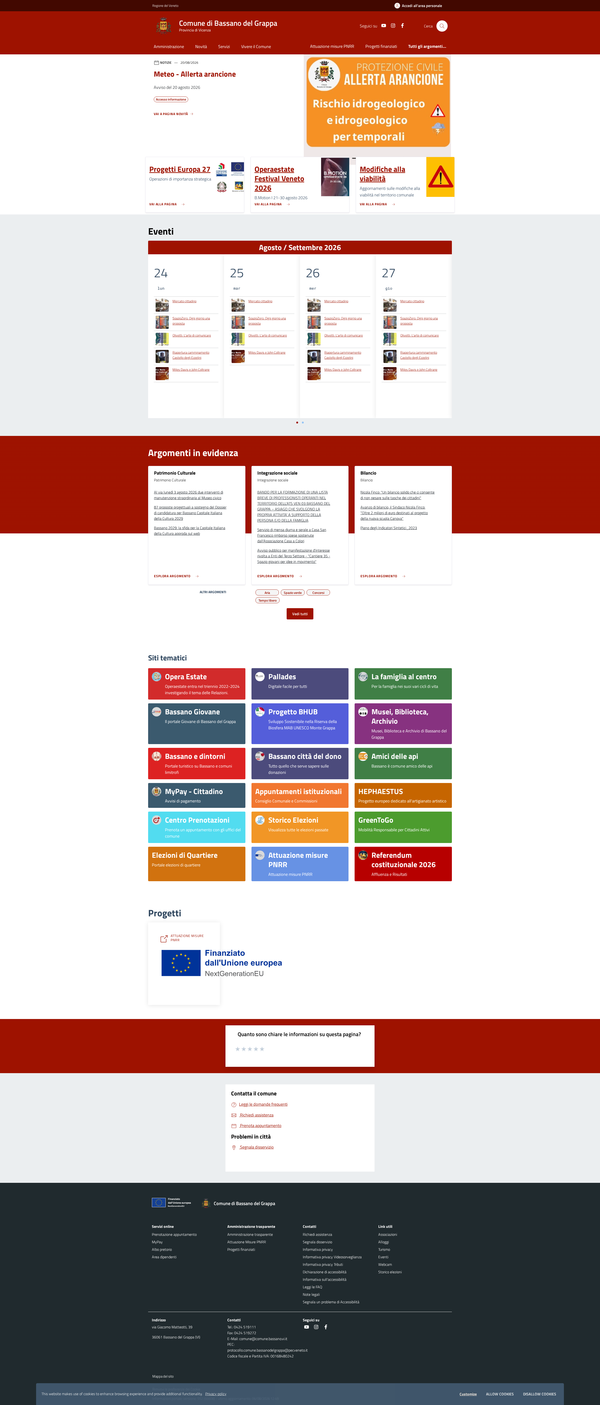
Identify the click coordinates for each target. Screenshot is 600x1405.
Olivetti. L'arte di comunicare (191, 335)
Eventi (383, 1257)
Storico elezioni (390, 1272)
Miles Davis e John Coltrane (191, 369)
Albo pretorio (162, 1249)
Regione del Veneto (165, 5)
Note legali (311, 1294)
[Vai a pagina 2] (303, 422)
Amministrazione (169, 46)
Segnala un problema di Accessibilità (331, 1302)
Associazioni (387, 1234)
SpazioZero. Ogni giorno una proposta (191, 321)
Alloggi (383, 1242)
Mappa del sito (163, 1376)
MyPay (157, 1242)
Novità (201, 46)
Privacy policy (215, 1394)
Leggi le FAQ (312, 1287)
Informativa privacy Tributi (323, 1264)
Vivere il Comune (256, 46)
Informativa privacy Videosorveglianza (332, 1257)
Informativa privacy (318, 1249)
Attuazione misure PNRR (332, 46)
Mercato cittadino (184, 301)
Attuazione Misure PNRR (246, 1242)
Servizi (224, 46)
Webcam (385, 1264)
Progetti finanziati (381, 46)
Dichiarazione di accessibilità (324, 1272)
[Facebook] (400, 26)
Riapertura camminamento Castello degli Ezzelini (190, 355)
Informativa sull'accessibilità (324, 1279)
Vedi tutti (300, 614)
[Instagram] (391, 26)
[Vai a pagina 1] (297, 422)
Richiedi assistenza (317, 1234)
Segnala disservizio (317, 1242)
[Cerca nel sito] (442, 26)
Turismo (384, 1249)
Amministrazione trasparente (250, 1234)
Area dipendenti (164, 1257)
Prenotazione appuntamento (174, 1234)
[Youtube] (381, 26)
